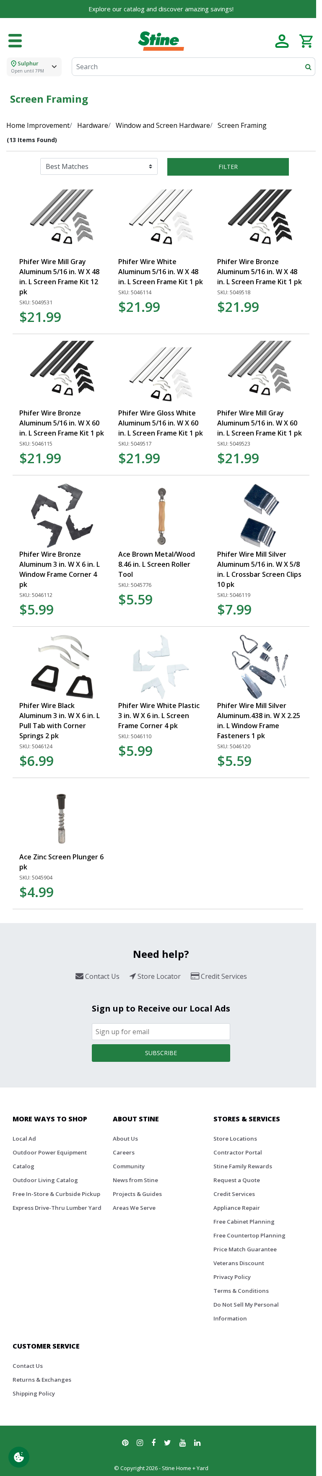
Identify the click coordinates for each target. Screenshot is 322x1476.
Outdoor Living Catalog (45, 1180)
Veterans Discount (238, 1263)
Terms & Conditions (241, 1290)
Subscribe (161, 1053)
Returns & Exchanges (42, 1379)
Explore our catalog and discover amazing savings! (161, 9)
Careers (124, 1152)
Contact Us (28, 1366)
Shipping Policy (34, 1393)
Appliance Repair (236, 1207)
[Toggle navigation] (15, 41)
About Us (125, 1138)
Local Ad (24, 1138)
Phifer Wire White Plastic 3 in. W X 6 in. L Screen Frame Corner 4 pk (159, 715)
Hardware (92, 125)
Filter (228, 167)
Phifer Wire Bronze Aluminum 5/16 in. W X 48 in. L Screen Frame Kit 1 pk (259, 271)
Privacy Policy (232, 1277)
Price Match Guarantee (245, 1249)
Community (129, 1166)
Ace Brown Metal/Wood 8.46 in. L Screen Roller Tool (156, 564)
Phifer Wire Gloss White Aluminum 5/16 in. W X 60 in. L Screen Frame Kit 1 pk (160, 423)
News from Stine (135, 1180)
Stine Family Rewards (242, 1166)
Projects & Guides (137, 1194)
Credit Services (234, 1194)
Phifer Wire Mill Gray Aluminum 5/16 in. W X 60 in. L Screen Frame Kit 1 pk (259, 423)
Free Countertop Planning (249, 1235)
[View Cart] (306, 40)
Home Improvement (38, 125)
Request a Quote (236, 1180)
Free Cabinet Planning (244, 1221)
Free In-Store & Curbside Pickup (56, 1194)
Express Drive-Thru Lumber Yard (57, 1207)
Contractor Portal (237, 1152)
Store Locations (235, 1138)
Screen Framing (242, 125)
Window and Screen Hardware (163, 125)
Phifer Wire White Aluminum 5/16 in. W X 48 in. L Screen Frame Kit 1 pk (160, 271)
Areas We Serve (134, 1207)
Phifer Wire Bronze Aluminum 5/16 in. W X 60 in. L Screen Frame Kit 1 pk (61, 423)
